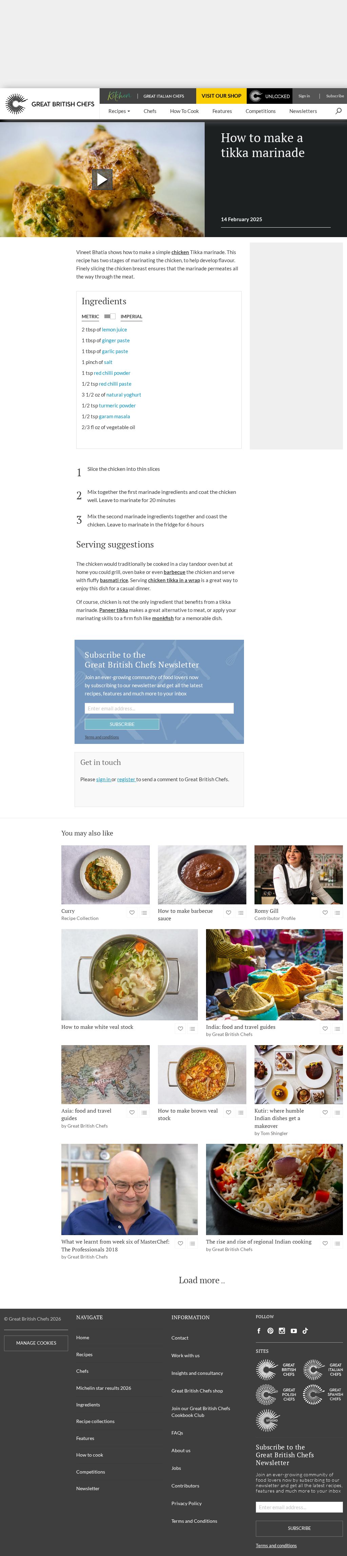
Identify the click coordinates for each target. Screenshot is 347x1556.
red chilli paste (115, 384)
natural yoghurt (123, 394)
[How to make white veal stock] (129, 974)
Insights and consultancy (197, 1373)
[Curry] (105, 874)
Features (85, 1438)
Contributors (185, 1485)
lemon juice (114, 329)
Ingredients (88, 1404)
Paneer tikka (113, 610)
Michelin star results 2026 (103, 1388)
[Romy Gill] (298, 874)
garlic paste (115, 351)
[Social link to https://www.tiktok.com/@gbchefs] (305, 1331)
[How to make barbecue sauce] (202, 874)
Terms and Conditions (194, 1521)
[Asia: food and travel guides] (105, 1074)
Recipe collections (95, 1421)
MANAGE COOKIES (36, 1343)
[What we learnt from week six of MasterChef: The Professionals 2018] (129, 1189)
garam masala (114, 416)
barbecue (174, 572)
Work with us (185, 1355)
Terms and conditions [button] (102, 737)
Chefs (82, 1371)
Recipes (84, 1354)
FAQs (177, 1433)
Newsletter (88, 1488)
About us (180, 1450)
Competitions (90, 1472)
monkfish (163, 618)
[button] (119, 111)
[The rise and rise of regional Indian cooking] (274, 1189)
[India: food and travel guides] (274, 974)
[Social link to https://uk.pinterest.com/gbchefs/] (270, 1331)
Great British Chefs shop (197, 1391)
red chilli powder (112, 373)
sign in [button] (103, 779)
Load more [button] (199, 1280)
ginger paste (116, 340)
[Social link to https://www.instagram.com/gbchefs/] (282, 1331)
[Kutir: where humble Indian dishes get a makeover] (298, 1074)
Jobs (176, 1468)
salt (108, 362)
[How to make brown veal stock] (202, 1074)
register (126, 779)
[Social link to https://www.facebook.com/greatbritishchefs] (259, 1331)
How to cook (89, 1455)
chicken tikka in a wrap (174, 580)
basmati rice (114, 580)
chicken (180, 252)
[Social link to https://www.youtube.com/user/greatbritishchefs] (294, 1331)
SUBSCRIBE (122, 724)
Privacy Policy (186, 1503)
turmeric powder (117, 405)
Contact (179, 1338)
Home (82, 1337)
